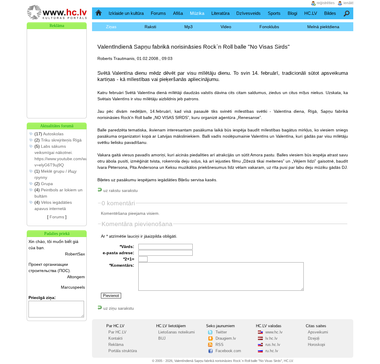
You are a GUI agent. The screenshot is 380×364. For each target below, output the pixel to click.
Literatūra (220, 13)
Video (226, 26)
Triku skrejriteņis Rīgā (61, 140)
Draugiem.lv (226, 338)
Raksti (150, 26)
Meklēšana (347, 13)
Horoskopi (316, 345)
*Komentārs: (121, 265)
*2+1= (128, 259)
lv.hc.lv (271, 338)
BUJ (162, 338)
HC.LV (310, 13)
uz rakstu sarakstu (120, 190)
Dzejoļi (313, 338)
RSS (220, 345)
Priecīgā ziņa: (42, 297)
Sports (274, 13)
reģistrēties (326, 3)
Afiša (178, 13)
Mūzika (197, 13)
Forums (158, 13)
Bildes (330, 13)
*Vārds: (127, 246)
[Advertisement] (56, 58)
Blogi (292, 13)
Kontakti (115, 338)
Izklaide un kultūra (126, 13)
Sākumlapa (99, 13)
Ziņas (111, 26)
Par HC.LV (117, 332)
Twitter (221, 332)
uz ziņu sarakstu (118, 308)
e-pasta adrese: (118, 252)
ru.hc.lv (271, 351)
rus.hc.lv (272, 345)
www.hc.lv (274, 332)
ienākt (348, 3)
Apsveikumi (318, 332)
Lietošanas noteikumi (176, 332)
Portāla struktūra (122, 351)
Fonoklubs (269, 26)
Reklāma (116, 345)
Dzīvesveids (248, 13)
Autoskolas (53, 133)
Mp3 (188, 26)
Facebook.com (228, 351)
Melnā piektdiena (323, 26)
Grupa (47, 183)
